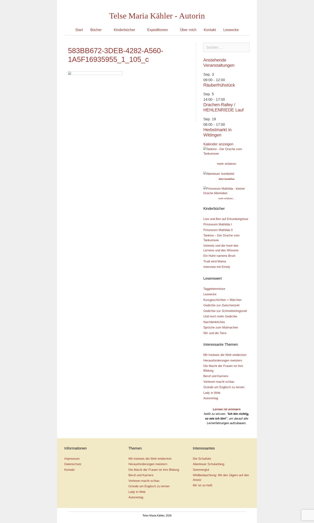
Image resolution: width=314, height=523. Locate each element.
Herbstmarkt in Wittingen (217, 132)
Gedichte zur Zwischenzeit (221, 305)
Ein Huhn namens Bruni (219, 256)
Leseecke (231, 30)
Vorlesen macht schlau (218, 381)
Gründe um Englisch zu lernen (223, 387)
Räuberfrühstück (219, 85)
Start (79, 30)
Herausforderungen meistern (222, 360)
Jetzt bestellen (226, 179)
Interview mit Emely (216, 267)
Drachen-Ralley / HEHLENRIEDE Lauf (223, 107)
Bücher (96, 30)
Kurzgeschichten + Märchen (222, 300)
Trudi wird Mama (214, 261)
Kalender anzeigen (218, 144)
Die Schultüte (202, 458)
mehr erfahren (226, 164)
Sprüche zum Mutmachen (220, 327)
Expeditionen (157, 30)
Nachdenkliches (214, 322)
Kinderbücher (124, 30)
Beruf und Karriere (215, 376)
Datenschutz (72, 464)
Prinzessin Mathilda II (218, 230)
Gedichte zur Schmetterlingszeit (225, 311)
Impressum (72, 458)
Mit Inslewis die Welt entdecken (224, 355)
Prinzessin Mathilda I (217, 224)
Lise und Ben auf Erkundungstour (225, 219)
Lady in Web (211, 393)
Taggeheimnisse (214, 289)
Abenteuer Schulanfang (208, 464)
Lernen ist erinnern (226, 409)
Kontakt (210, 30)
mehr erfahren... (226, 198)
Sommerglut (201, 469)
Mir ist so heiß (202, 485)
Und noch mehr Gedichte (220, 316)
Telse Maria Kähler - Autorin (157, 15)
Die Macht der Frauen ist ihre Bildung (153, 469)
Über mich (188, 30)
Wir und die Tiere (214, 333)
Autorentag (210, 398)
